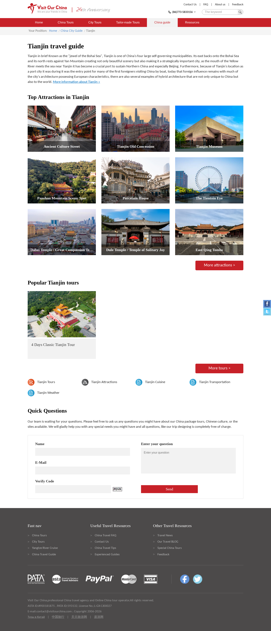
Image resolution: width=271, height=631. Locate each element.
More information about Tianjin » (76, 82)
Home (39, 22)
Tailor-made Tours (128, 22)
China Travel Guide (44, 554)
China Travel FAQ (105, 535)
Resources (192, 22)
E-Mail (40, 462)
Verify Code (44, 481)
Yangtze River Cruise (45, 548)
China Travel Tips (105, 548)
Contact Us (190, 4)
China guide (162, 22)
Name (39, 444)
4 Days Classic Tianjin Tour (53, 344)
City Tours (94, 22)
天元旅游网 (79, 617)
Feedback (237, 4)
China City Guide (72, 31)
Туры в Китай (36, 617)
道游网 (98, 617)
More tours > (219, 368)
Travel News (165, 535)
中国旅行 (58, 617)
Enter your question (157, 444)
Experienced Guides (107, 554)
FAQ (205, 4)
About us (220, 4)
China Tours (66, 22)
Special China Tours (169, 548)
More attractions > (219, 265)
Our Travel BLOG (167, 541)
